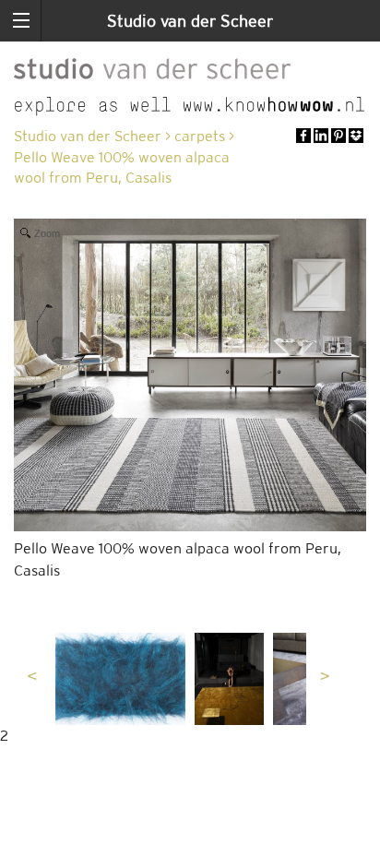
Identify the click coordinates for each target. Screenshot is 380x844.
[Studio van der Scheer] (152, 66)
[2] (120, 679)
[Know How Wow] (190, 106)
